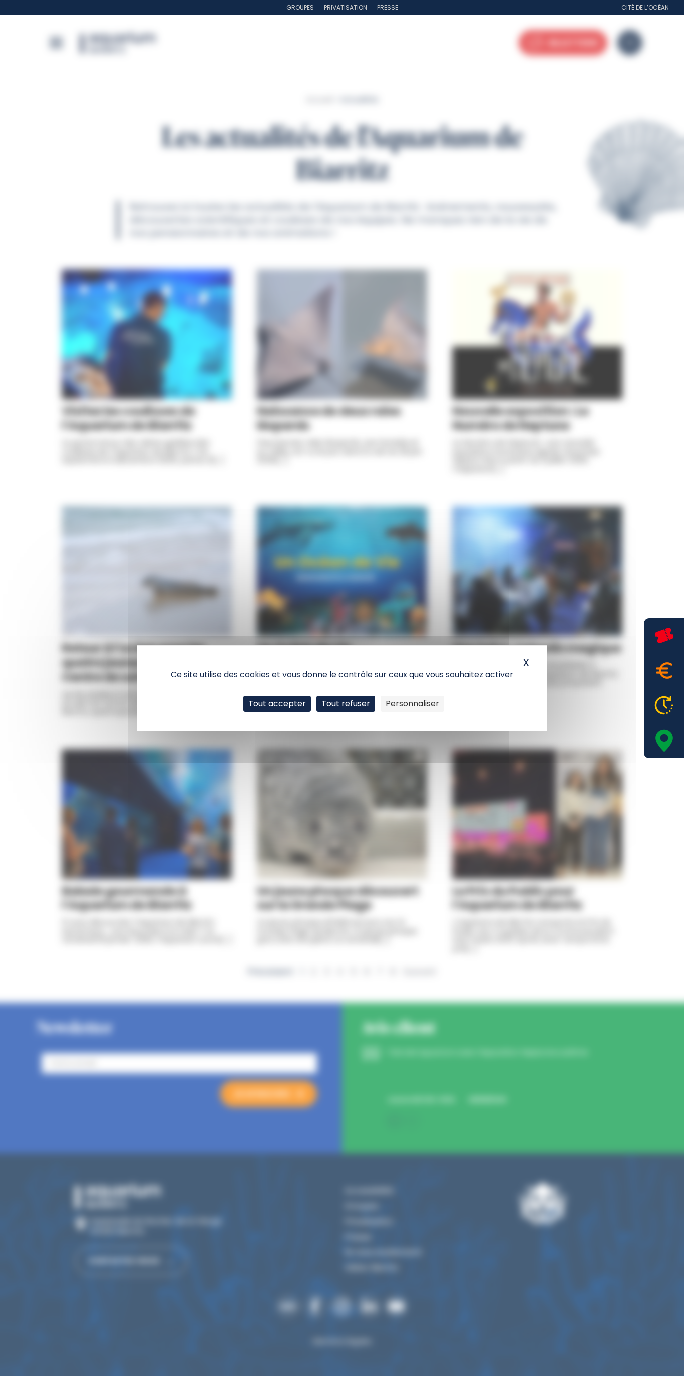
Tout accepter (277, 703)
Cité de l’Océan (645, 7)
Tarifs (663, 670)
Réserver (663, 635)
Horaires (663, 705)
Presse (387, 7)
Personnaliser (412, 703)
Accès (663, 740)
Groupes (300, 7)
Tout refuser (345, 703)
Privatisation (345, 7)
